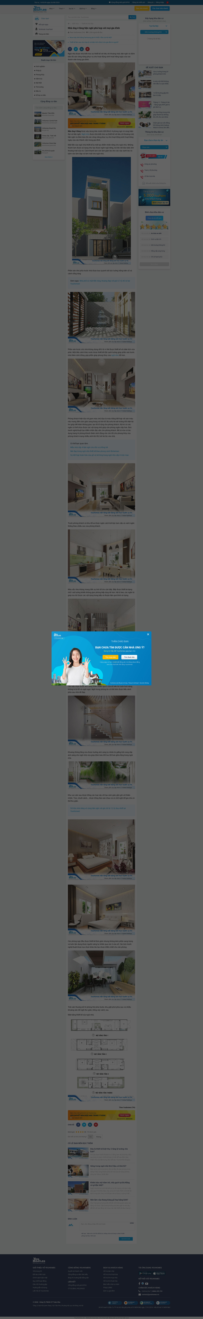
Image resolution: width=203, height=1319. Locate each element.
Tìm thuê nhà (129, 657)
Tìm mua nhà (110, 657)
